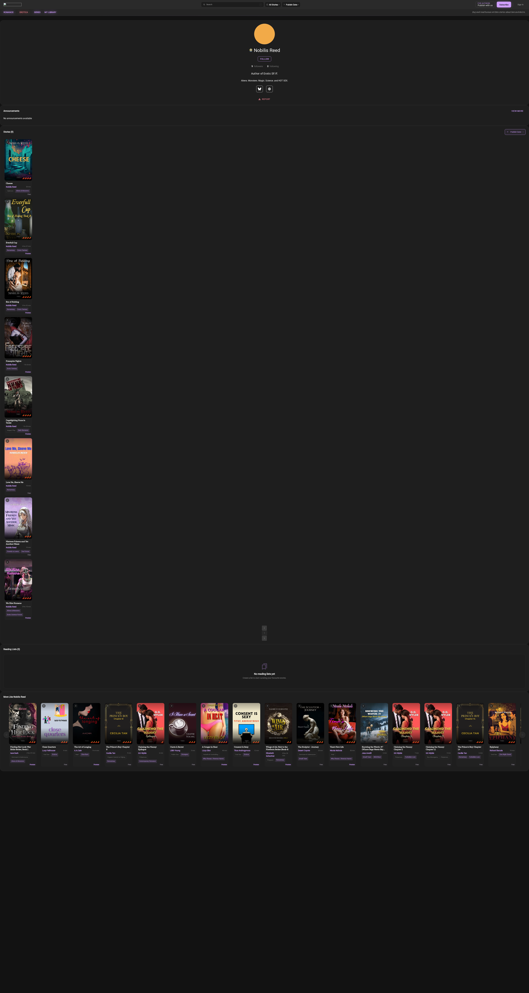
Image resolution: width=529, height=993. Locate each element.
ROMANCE (9, 12)
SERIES (37, 12)
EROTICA (24, 12)
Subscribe (503, 4)
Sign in (520, 4)
